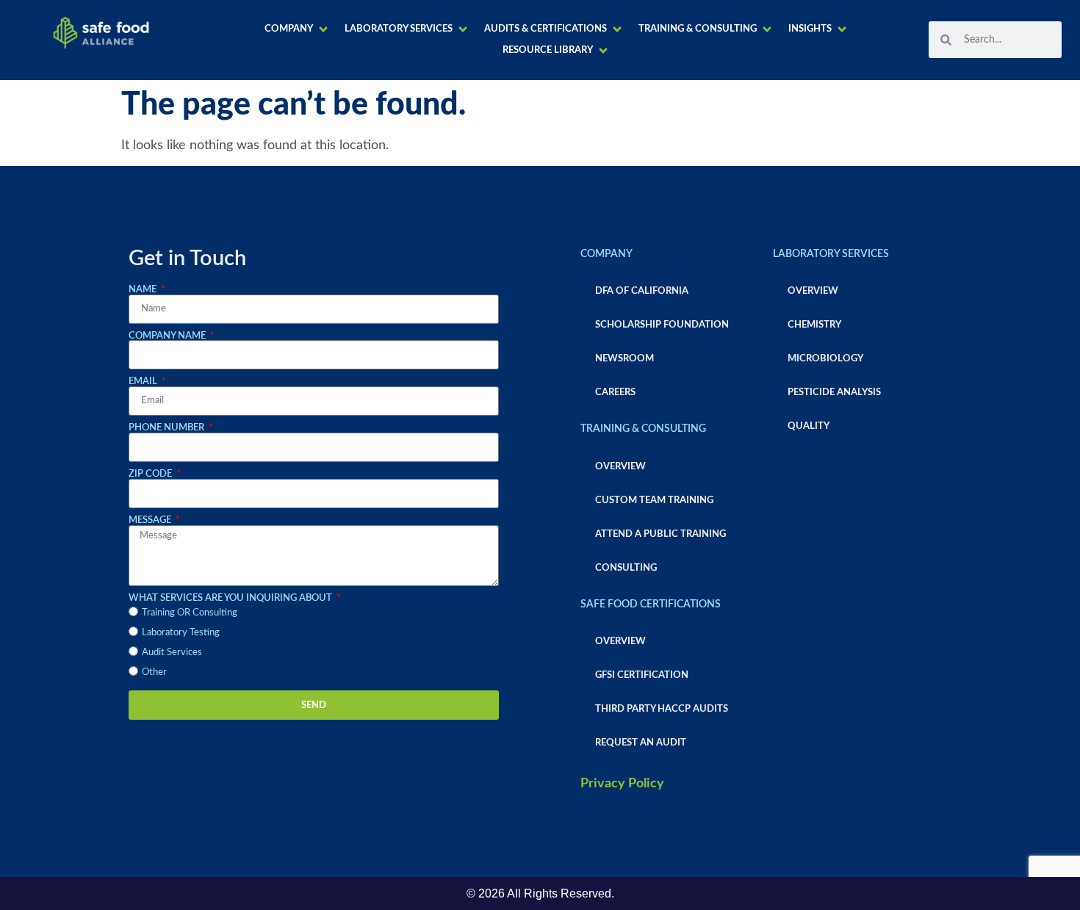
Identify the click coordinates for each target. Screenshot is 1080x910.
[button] (297, 29)
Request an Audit (640, 742)
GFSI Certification (641, 675)
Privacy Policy (622, 783)
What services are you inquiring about (231, 597)
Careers (615, 392)
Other (154, 672)
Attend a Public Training (660, 534)
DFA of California (641, 290)
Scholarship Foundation (662, 324)
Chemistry (814, 324)
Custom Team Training (654, 500)
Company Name (168, 335)
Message (151, 520)
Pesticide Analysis (834, 392)
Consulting (626, 567)
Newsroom (624, 358)
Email (144, 381)
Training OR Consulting (189, 612)
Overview (620, 466)
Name (144, 289)
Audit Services (172, 652)
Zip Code (151, 473)
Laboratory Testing (181, 632)
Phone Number (167, 427)
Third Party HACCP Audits (661, 708)
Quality (808, 426)
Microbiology (825, 358)
